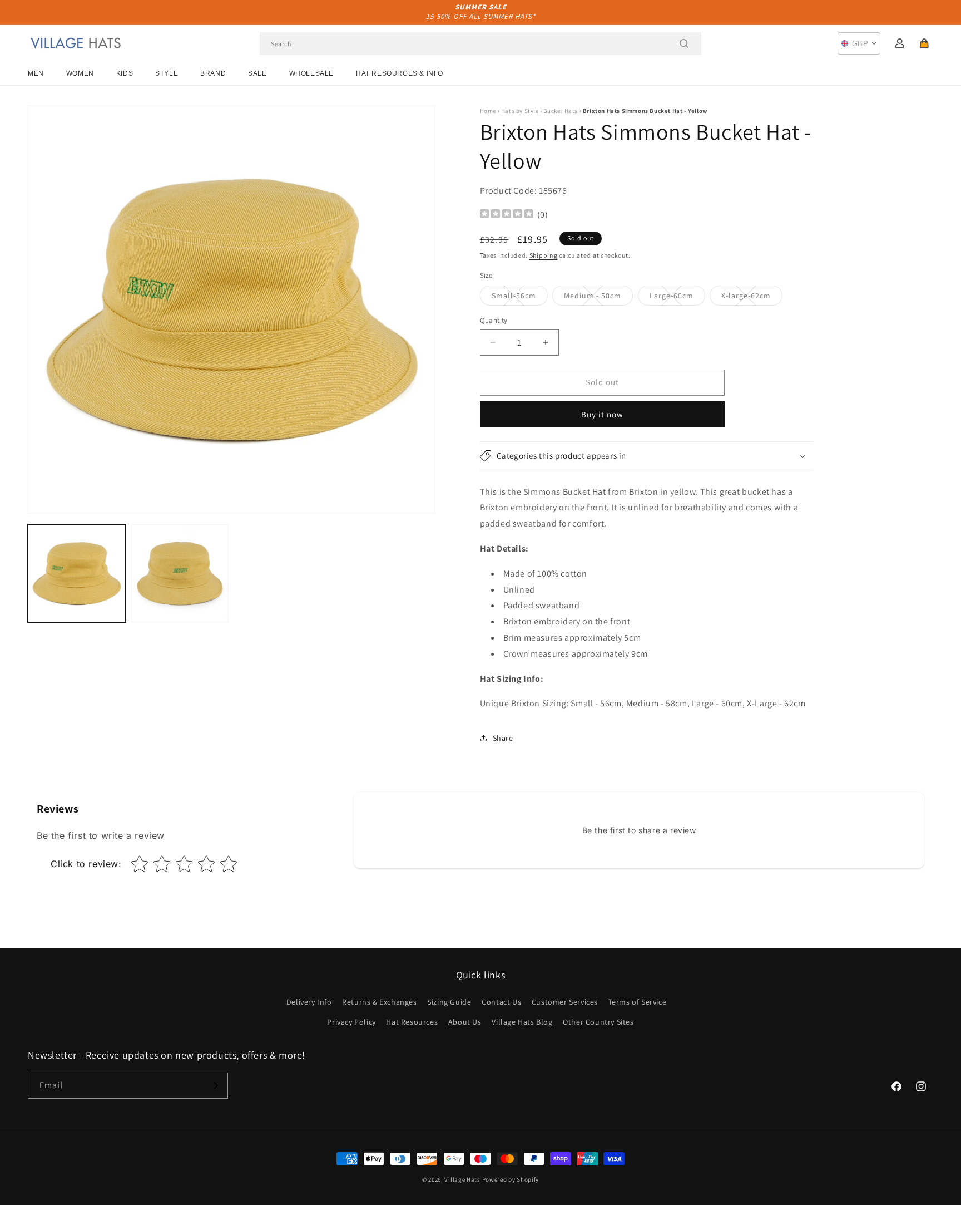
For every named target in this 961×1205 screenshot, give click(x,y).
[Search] (684, 43)
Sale (257, 73)
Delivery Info (309, 1002)
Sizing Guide (449, 1002)
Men (36, 73)
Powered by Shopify (510, 1179)
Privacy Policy (351, 1022)
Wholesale (311, 73)
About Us (465, 1022)
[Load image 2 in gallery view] (180, 573)
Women (80, 73)
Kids (124, 73)
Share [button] (503, 738)
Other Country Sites (598, 1022)
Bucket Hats (560, 111)
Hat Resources (412, 1022)
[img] (506, 215)
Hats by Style (520, 111)
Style (166, 73)
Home (488, 111)
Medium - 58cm (598, 298)
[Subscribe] (215, 1086)
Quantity (494, 320)
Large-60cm (677, 298)
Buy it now (602, 414)
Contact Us (501, 1002)
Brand (213, 73)
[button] (924, 43)
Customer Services (565, 1002)
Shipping (543, 255)
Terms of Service (637, 1002)
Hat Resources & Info (399, 73)
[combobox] (480, 43)
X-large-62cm (751, 298)
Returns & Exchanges (379, 1002)
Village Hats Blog (522, 1022)
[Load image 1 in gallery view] (77, 573)
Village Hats (462, 1179)
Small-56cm (520, 298)
